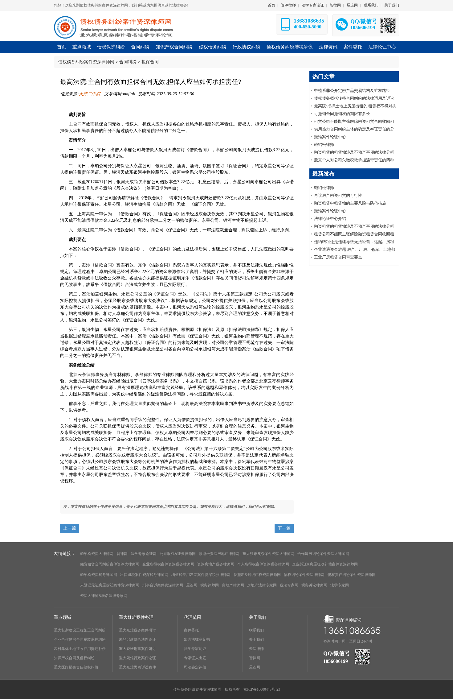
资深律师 (288, 5)
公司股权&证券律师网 (178, 554)
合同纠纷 (128, 62)
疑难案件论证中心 (330, 136)
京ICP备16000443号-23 (261, 689)
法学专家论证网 (144, 554)
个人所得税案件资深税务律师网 (263, 564)
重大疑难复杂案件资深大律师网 (268, 554)
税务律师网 (209, 585)
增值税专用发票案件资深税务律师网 (201, 575)
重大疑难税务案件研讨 (137, 630)
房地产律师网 (233, 585)
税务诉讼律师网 (314, 585)
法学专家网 (339, 585)
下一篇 (284, 528)
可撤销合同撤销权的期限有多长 (342, 113)
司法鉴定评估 (195, 667)
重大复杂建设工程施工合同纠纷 (80, 630)
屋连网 (352, 5)
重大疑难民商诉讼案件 (137, 667)
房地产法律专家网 (262, 585)
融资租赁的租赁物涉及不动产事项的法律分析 (354, 152)
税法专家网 (289, 585)
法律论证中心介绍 (330, 218)
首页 (271, 5)
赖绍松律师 (324, 144)
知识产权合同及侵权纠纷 (74, 658)
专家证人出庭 (195, 658)
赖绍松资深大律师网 (96, 554)
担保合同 (150, 62)
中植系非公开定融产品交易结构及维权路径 (352, 90)
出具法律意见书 (197, 639)
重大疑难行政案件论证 (137, 658)
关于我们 (391, 5)
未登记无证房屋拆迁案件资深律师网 (109, 585)
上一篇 (69, 528)
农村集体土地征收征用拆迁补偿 (80, 649)
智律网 (335, 5)
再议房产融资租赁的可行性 (338, 195)
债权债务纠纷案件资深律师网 (86, 62)
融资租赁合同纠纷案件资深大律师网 (109, 564)
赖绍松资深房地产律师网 (219, 554)
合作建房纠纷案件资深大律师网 (323, 554)
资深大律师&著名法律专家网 (103, 596)
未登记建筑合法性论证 (137, 639)
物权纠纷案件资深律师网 (304, 575)
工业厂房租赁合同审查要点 (338, 257)
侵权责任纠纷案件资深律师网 (352, 575)
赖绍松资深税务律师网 (98, 575)
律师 (90, 374)
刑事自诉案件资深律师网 (162, 585)
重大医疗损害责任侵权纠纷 (76, 667)
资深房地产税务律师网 (215, 564)
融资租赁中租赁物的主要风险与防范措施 (350, 203)
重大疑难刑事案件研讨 (137, 649)
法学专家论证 (313, 5)
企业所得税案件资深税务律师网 (168, 564)
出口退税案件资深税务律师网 (144, 575)
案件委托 (191, 630)
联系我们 (371, 5)
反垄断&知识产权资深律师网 (257, 575)
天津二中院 (90, 94)
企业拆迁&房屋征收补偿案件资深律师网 (325, 564)
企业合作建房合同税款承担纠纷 (80, 639)
